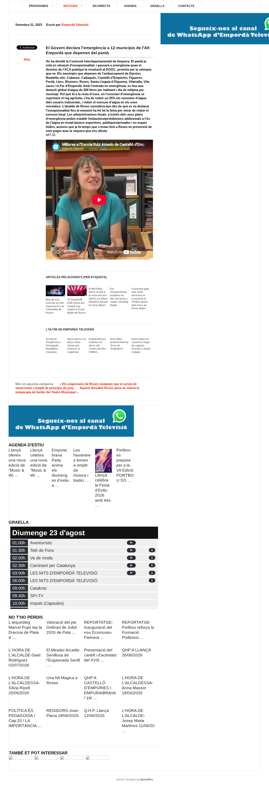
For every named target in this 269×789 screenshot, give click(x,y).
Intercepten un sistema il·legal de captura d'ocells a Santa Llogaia (141, 346)
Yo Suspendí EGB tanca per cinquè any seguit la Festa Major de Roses (76, 306)
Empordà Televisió (74, 24)
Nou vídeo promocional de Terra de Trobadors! (119, 344)
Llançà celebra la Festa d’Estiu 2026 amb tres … (103, 490)
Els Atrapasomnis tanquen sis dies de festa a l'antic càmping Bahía (119, 297)
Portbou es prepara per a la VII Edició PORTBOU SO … (125, 465)
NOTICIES (70, 6)
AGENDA (130, 6)
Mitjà (27, 59)
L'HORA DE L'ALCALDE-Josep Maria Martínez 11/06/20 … (138, 720)
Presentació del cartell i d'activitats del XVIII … (100, 655)
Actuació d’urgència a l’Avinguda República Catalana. (53, 346)
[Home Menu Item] (15, 6)
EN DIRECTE (101, 6)
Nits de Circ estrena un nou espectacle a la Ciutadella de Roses (55, 306)
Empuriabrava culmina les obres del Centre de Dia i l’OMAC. (97, 346)
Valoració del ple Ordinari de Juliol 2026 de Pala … (61, 627)
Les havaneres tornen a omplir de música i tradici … (82, 465)
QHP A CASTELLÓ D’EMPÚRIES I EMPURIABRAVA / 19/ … (100, 688)
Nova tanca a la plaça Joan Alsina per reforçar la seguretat (76, 346)
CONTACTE (186, 6)
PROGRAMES (38, 6)
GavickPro (146, 779)
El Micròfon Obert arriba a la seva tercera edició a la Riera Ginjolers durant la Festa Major (98, 297)
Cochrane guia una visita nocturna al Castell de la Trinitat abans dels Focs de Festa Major (140, 298)
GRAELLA (157, 6)
